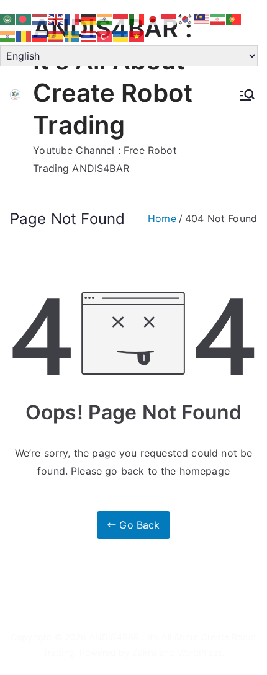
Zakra (144, 652)
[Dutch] (40, 18)
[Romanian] (24, 36)
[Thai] (89, 36)
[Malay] (202, 18)
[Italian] (137, 18)
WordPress (200, 652)
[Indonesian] (121, 18)
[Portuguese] (234, 18)
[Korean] (186, 18)
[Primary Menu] (247, 95)
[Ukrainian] (121, 36)
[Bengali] (24, 18)
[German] (89, 18)
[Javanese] (169, 18)
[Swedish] (73, 36)
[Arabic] (8, 18)
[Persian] (218, 18)
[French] (73, 18)
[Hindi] (105, 18)
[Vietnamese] (137, 36)
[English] (56, 18)
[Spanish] (56, 36)
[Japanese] (153, 18)
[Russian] (40, 36)
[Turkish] (105, 36)
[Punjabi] (8, 36)
